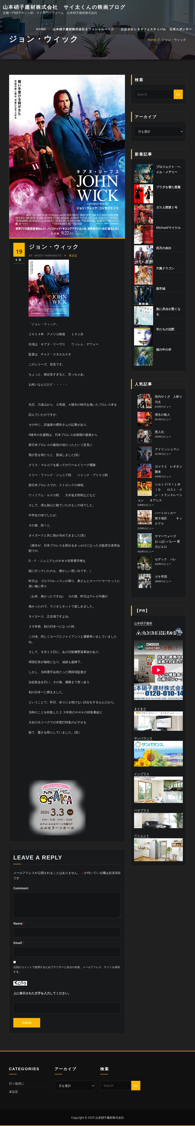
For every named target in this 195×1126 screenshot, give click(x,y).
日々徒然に (16, 1083)
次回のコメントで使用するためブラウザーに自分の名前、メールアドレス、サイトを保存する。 (66, 969)
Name (19, 923)
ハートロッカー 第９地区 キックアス (171, 518)
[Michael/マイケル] (143, 234)
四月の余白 (163, 248)
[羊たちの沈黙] (143, 335)
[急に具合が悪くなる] (143, 315)
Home (152, 40)
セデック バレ (165, 559)
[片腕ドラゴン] (143, 275)
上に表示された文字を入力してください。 (42, 993)
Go (178, 94)
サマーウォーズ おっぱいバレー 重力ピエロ (168, 541)
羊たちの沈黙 (165, 329)
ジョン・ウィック (174, 40)
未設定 (73, 255)
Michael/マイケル (168, 228)
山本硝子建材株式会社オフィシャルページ (83, 29)
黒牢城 (160, 288)
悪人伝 (159, 432)
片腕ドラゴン (165, 268)
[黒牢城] (143, 295)
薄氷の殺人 (162, 414)
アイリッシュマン (167, 449)
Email (18, 943)
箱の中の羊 (163, 349)
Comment (20, 888)
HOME (41, 29)
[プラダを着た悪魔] (143, 193)
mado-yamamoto (45, 255)
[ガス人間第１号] (143, 214)
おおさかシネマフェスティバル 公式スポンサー (156, 29)
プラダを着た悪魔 (168, 187)
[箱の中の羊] (143, 356)
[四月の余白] (143, 254)
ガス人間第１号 (166, 207)
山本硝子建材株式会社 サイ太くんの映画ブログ (64, 7)
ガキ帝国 (161, 576)
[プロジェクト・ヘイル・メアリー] (143, 173)
